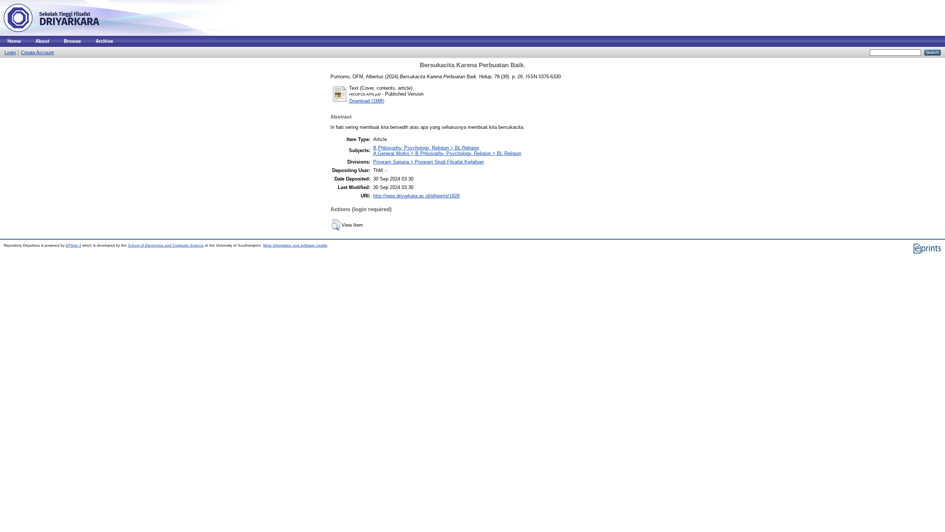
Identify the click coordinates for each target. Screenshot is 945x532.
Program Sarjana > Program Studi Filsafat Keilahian (428, 162)
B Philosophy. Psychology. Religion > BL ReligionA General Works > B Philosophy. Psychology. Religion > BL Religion (447, 150)
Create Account (37, 52)
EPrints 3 (73, 245)
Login (10, 52)
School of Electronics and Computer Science (166, 245)
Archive (104, 41)
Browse (72, 41)
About (42, 41)
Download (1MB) (366, 101)
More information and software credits (295, 245)
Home (14, 41)
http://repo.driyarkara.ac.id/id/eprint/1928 (416, 196)
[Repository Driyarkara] (51, 34)
